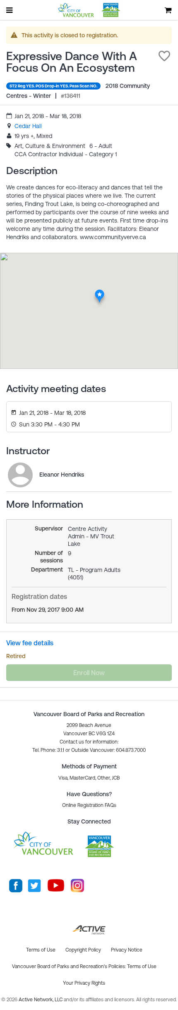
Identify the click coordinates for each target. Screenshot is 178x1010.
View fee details (29, 643)
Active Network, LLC (41, 1000)
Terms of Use (141, 966)
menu (10, 10)
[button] (164, 56)
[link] (28, 126)
